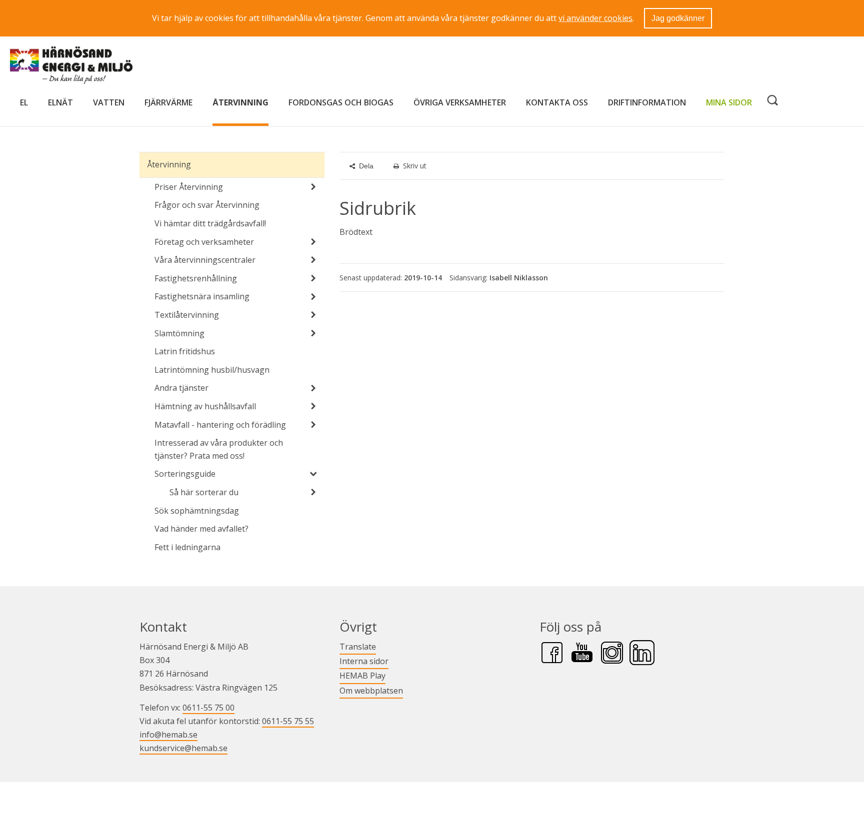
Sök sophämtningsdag (196, 510)
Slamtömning (179, 333)
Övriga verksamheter (460, 102)
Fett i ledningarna (187, 547)
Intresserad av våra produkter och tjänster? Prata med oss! (218, 449)
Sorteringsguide (185, 473)
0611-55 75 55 (288, 721)
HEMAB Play (363, 675)
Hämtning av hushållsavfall (205, 406)
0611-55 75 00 (208, 707)
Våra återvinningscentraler (205, 259)
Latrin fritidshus (184, 351)
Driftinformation (647, 102)
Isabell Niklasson (519, 277)
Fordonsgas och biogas (341, 102)
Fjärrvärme (168, 102)
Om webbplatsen (371, 690)
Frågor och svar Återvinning (207, 204)
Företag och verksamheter (204, 241)
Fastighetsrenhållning (195, 278)
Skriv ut (414, 165)
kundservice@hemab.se (184, 748)
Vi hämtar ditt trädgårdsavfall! (210, 223)
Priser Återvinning (188, 186)
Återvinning (240, 102)
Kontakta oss (557, 102)
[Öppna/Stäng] (313, 187)
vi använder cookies (595, 17)
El (24, 102)
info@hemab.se (169, 734)
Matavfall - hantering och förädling (220, 424)
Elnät (60, 102)
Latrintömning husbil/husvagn (212, 369)
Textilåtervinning (186, 314)
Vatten (108, 102)
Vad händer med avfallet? (201, 528)
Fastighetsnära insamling (202, 296)
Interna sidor (364, 661)
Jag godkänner (678, 18)
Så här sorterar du (204, 492)
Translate (358, 646)
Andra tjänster (181, 387)
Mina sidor (729, 102)
